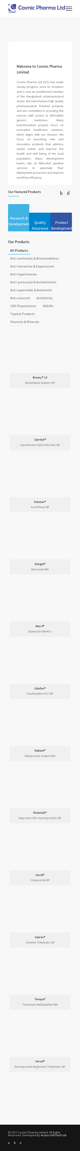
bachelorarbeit (26, 125)
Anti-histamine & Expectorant (32, 266)
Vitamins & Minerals (24, 322)
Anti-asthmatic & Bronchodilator (34, 258)
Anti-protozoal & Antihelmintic (33, 282)
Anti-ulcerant (20, 298)
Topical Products (22, 314)
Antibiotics (44, 298)
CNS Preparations (23, 306)
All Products (19, 250)
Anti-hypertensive (23, 274)
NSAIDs (48, 306)
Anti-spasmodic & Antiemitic (31, 290)
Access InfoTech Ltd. (54, 1135)
